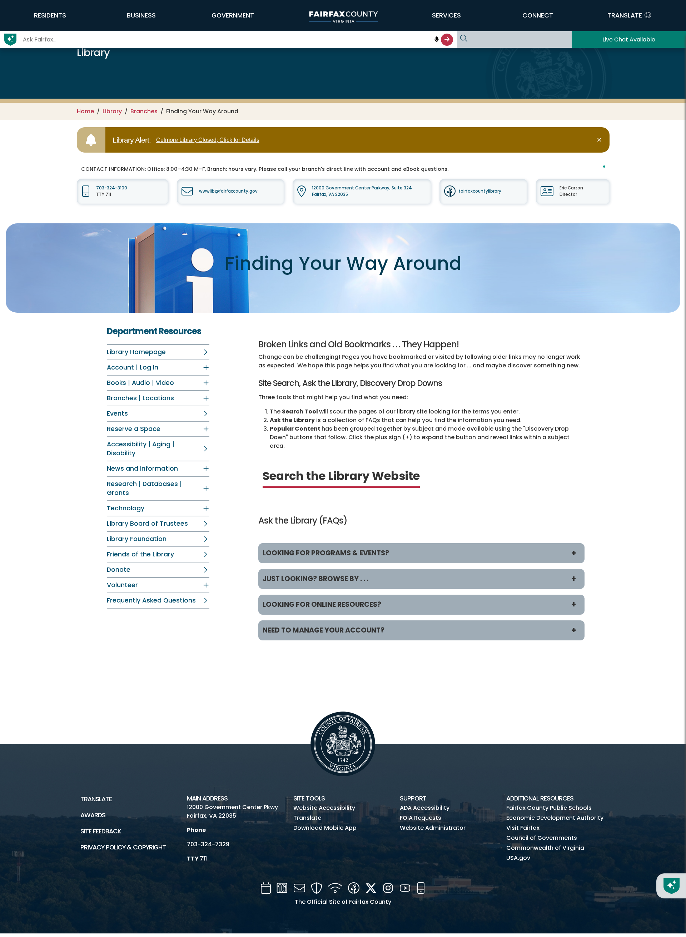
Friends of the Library (140, 554)
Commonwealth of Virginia (545, 848)
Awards (92, 815)
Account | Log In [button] (132, 367)
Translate (96, 799)
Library (112, 111)
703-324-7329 (208, 844)
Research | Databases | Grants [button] (144, 488)
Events (117, 413)
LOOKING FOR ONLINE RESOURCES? (322, 604)
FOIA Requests (420, 818)
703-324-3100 (111, 188)
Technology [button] (125, 508)
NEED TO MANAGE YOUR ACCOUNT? (323, 630)
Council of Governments (541, 838)
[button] (50, 15)
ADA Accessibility (424, 808)
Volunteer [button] (122, 585)
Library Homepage (136, 352)
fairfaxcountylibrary (480, 191)
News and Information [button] (142, 468)
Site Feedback (100, 831)
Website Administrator (433, 828)
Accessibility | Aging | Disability (140, 448)
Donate (118, 569)
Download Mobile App (325, 828)
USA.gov (518, 858)
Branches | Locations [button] (140, 398)
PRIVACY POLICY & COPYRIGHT (123, 847)
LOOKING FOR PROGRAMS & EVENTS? (326, 553)
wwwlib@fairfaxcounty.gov (228, 191)
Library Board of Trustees (147, 523)
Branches (144, 111)
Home (85, 111)
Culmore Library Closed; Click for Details (207, 140)
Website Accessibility (324, 808)
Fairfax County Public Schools (549, 808)
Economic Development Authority (554, 818)
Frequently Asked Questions (151, 600)
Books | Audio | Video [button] (140, 382)
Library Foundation (136, 539)
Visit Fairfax (523, 828)
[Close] (600, 140)
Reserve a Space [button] (133, 429)
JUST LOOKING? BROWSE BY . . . (315, 579)
